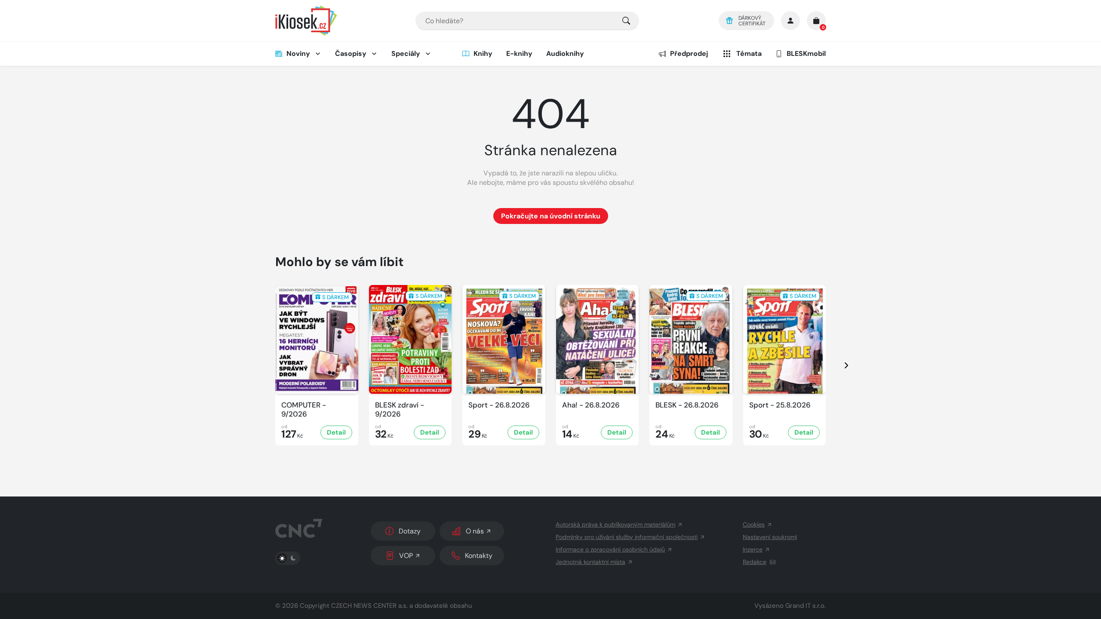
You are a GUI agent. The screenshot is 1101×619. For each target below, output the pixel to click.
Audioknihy (565, 53)
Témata (749, 53)
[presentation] (839, 365)
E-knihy (519, 53)
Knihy (483, 53)
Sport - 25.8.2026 (780, 405)
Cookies (754, 524)
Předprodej (689, 53)
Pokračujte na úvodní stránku (550, 216)
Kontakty (478, 555)
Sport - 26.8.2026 (499, 405)
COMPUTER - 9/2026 (303, 410)
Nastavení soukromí (770, 537)
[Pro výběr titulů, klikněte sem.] (626, 21)
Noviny (298, 53)
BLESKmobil (806, 53)
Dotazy (410, 531)
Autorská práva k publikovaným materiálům (615, 524)
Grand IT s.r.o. (805, 605)
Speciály (405, 53)
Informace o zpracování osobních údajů (610, 549)
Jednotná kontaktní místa (590, 562)
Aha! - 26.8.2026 (591, 405)
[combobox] (527, 21)
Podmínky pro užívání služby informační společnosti (627, 537)
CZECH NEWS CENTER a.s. (369, 605)
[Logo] (306, 21)
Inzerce (753, 549)
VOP (406, 555)
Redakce (754, 562)
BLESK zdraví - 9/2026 (399, 410)
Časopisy (350, 53)
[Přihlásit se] (790, 20)
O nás (475, 531)
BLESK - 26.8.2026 (687, 405)
